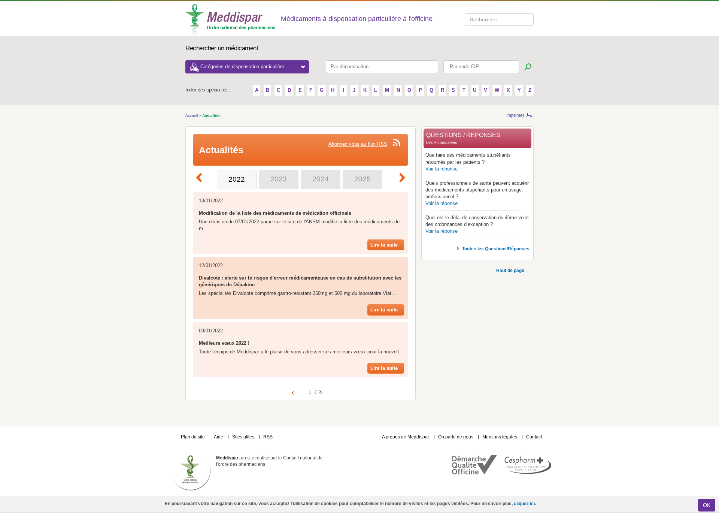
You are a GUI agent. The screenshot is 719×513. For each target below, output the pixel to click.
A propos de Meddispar (405, 437)
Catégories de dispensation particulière (243, 66)
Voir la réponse (441, 169)
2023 (278, 179)
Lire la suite (384, 245)
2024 (320, 179)
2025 (362, 179)
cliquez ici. (525, 503)
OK (706, 505)
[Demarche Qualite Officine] (474, 473)
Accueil (192, 116)
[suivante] (404, 178)
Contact (534, 437)
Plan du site (193, 437)
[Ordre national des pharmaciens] (192, 472)
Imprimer (515, 115)
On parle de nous (455, 437)
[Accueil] (230, 19)
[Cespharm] (526, 472)
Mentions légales (500, 437)
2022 (236, 179)
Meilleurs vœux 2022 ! (224, 343)
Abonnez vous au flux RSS (357, 144)
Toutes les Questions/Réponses (496, 249)
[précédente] (201, 178)
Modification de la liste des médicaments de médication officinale (275, 213)
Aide (219, 437)
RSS (268, 437)
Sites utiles (243, 437)
